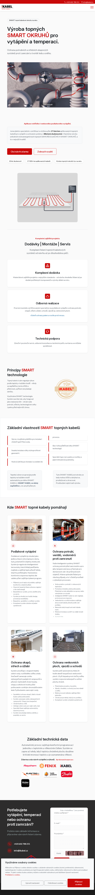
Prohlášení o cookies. (12, 875)
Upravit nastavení (32, 883)
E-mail (57, 823)
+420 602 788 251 (72, 2)
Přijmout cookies (78, 882)
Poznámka (59, 833)
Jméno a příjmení (61, 813)
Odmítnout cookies (55, 883)
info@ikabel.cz (88, 2)
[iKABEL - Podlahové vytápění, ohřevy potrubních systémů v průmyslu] (7, 7)
